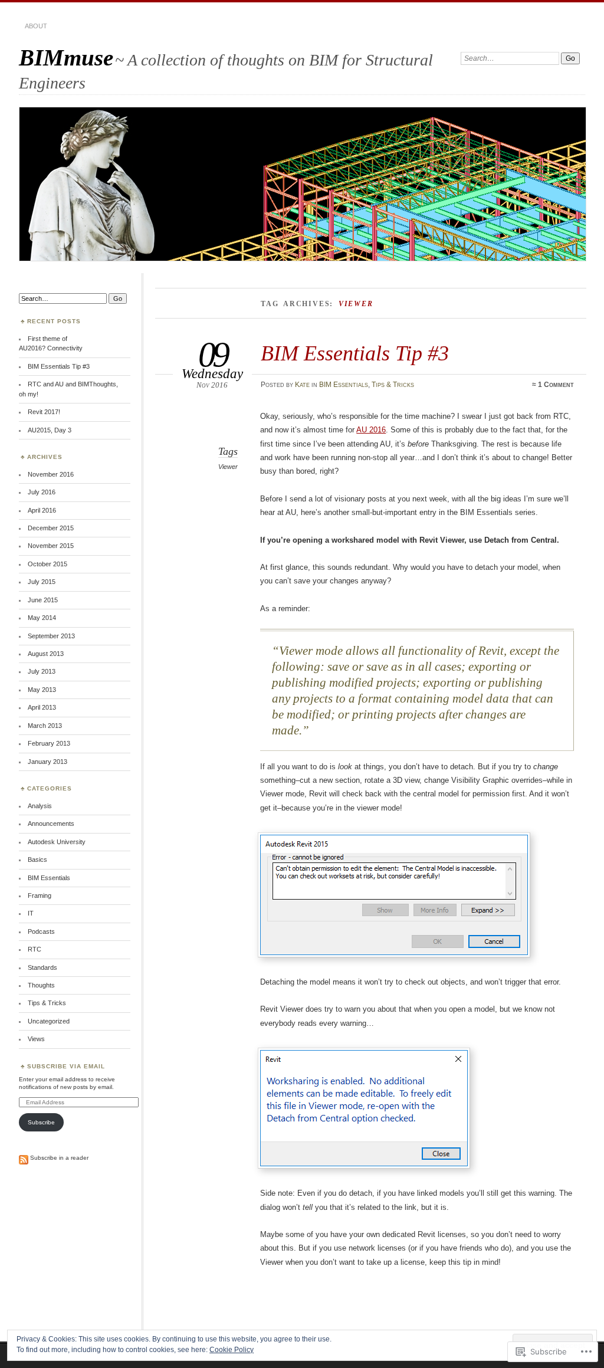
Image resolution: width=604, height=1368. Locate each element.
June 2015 (43, 599)
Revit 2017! (44, 411)
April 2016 (42, 510)
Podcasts (41, 931)
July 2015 (41, 581)
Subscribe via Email (66, 1066)
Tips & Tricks (393, 384)
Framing (39, 895)
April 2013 (42, 707)
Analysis (40, 805)
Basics (37, 859)
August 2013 (46, 653)
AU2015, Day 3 (49, 430)
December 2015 (51, 528)
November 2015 (51, 545)
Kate (302, 384)
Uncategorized (49, 1021)
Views (36, 1038)
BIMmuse (66, 57)
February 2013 (49, 743)
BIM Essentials (343, 384)
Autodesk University (57, 841)
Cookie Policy (231, 1350)
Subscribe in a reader (59, 1157)
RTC (34, 949)
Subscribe (41, 1122)
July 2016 (41, 492)
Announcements (51, 823)
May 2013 (42, 689)
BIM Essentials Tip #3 (355, 353)
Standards (42, 967)
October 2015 (47, 563)
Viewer (228, 466)
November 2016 (51, 474)
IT (31, 913)
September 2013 (51, 635)
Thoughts (41, 985)
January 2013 (47, 761)
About (36, 25)
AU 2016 (371, 429)
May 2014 (42, 617)
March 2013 (45, 725)
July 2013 (41, 671)
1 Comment (556, 384)
